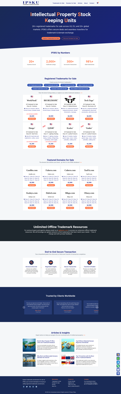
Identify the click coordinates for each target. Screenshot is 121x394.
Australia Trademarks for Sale (59, 88)
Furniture (32, 108)
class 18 (66, 136)
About (86, 3)
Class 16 (46, 180)
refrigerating (55, 138)
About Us (54, 386)
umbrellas (66, 139)
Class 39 (51, 180)
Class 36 (94, 201)
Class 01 (27, 176)
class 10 (65, 108)
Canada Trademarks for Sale (40, 88)
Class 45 (56, 180)
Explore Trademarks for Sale (51, 38)
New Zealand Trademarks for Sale (79, 88)
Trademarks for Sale (58, 3)
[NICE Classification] (118, 354)
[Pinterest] (36, 387)
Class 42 (37, 176)
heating (56, 136)
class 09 (84, 108)
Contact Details (71, 381)
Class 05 (32, 176)
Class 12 (75, 199)
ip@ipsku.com (63, 230)
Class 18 (46, 176)
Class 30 (27, 180)
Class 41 (94, 176)
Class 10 (31, 178)
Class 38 (89, 180)
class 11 (47, 136)
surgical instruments (68, 110)
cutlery (33, 138)
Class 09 (45, 178)
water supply (54, 139)
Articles (80, 3)
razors (37, 138)
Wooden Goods (36, 110)
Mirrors (37, 108)
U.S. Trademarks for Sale (35, 85)
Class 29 (37, 178)
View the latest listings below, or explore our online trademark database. (60, 93)
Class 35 (26, 178)
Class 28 (51, 178)
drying (44, 138)
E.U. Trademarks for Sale (51, 85)
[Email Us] (118, 369)
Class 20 (27, 108)
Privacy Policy (73, 392)
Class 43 (37, 202)
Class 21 (27, 199)
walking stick (73, 139)
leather (71, 136)
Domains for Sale (71, 3)
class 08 (28, 136)
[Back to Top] (118, 373)
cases (71, 138)
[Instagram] (33, 387)
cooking (49, 138)
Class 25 (51, 176)
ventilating (47, 139)
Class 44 (37, 180)
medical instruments (73, 108)
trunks (75, 138)
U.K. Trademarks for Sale (68, 85)
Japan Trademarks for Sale (85, 85)
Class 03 (46, 199)
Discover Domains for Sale (70, 38)
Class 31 (32, 180)
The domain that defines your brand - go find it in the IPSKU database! (60, 162)
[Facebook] (24, 387)
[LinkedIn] (30, 387)
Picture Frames (28, 110)
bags (68, 138)
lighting (51, 136)
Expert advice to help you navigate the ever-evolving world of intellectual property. (60, 335)
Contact (92, 3)
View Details (32, 118)
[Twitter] (27, 387)
